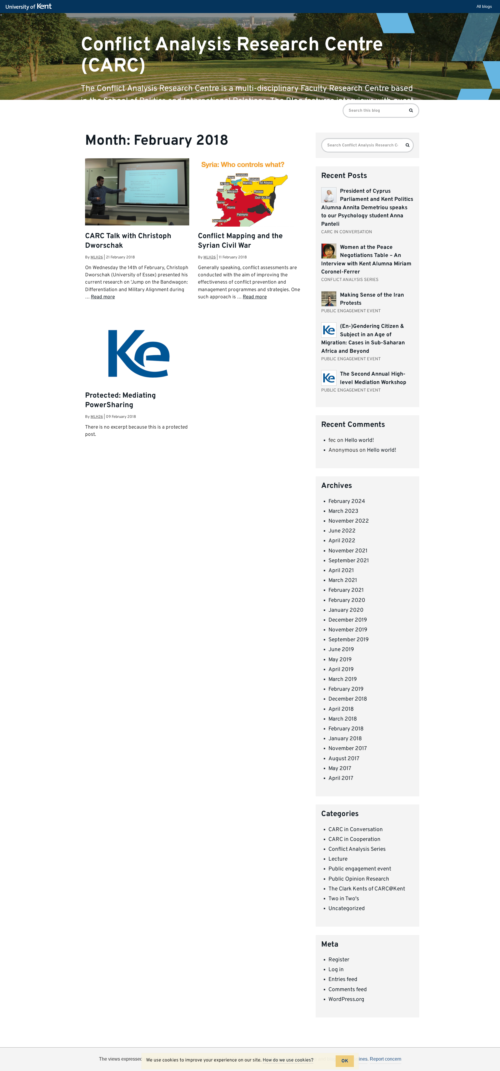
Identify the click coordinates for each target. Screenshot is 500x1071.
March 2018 (342, 719)
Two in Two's (343, 898)
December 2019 (347, 620)
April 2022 (341, 540)
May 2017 (339, 768)
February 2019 (345, 689)
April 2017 (340, 778)
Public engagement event (359, 869)
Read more (103, 297)
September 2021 (348, 560)
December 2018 (347, 699)
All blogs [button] (484, 6)
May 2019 (340, 659)
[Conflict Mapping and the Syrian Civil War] (250, 204)
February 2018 (346, 728)
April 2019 (341, 669)
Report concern (385, 1059)
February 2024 (346, 501)
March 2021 (342, 580)
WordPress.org (346, 999)
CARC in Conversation (355, 829)
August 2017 (343, 758)
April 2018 (341, 709)
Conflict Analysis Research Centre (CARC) (232, 55)
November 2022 (348, 521)
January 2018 (345, 738)
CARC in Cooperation (354, 839)
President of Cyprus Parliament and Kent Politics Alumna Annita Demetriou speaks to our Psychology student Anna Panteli (367, 208)
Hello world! (359, 440)
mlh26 (97, 257)
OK (344, 1061)
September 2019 (348, 639)
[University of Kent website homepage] (30, 6)
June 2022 (342, 531)
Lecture (338, 859)
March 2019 (342, 679)
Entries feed (342, 979)
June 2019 (341, 649)
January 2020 (345, 610)
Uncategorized (346, 908)
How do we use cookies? (288, 1060)
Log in (336, 969)
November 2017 (347, 748)
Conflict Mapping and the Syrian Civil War (240, 241)
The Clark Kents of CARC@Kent (366, 889)
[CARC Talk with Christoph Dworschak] (137, 191)
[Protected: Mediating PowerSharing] (137, 370)
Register (338, 959)
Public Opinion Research (358, 879)
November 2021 (347, 551)
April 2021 (341, 570)
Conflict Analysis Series (357, 849)
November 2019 (347, 630)
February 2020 (346, 600)
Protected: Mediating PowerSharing (120, 400)
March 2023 (343, 511)
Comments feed (347, 989)
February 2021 (346, 590)
